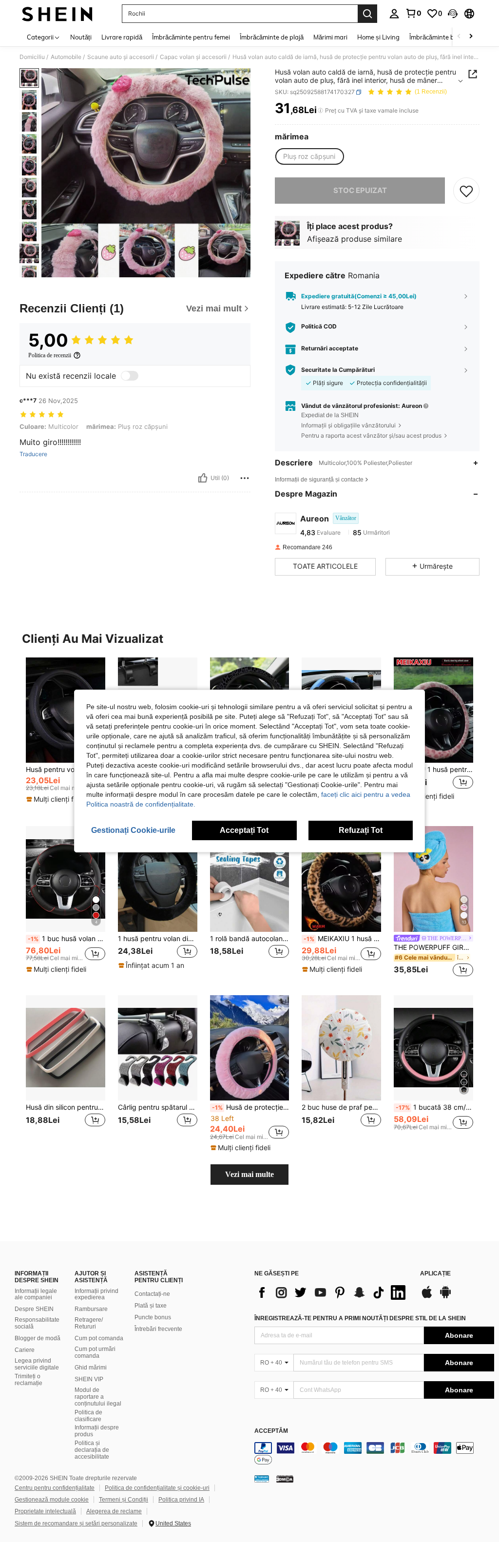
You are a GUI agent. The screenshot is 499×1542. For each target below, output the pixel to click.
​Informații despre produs (97, 1431)
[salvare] (466, 190)
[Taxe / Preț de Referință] (320, 110)
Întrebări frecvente (158, 1329)
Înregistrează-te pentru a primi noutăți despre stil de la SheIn (360, 1318)
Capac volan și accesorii (193, 57)
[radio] (309, 156)
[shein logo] (57, 13)
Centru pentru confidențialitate (55, 1487)
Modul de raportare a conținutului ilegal (98, 1397)
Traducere (33, 454)
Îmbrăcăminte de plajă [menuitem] (272, 37)
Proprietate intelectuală (45, 1511)
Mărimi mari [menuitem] (330, 37)
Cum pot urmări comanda (95, 1352)
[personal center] (394, 13)
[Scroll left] (459, 36)
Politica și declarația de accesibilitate (92, 1450)
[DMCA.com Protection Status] (284, 1478)
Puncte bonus (152, 1317)
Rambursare (91, 1309)
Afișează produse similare (354, 238)
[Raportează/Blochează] (244, 478)
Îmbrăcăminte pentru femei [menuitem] (191, 37)
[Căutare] (367, 13)
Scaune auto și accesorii (120, 57)
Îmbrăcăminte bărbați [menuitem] (440, 37)
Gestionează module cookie (52, 1499)
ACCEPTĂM (271, 1431)
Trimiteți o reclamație (28, 1380)
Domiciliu (32, 57)
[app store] (427, 1296)
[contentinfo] (374, 1453)
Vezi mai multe (249, 1174)
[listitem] (65, 734)
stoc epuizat (360, 190)
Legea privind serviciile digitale (37, 1364)
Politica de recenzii (49, 355)
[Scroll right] (470, 36)
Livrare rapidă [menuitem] (121, 37)
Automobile (66, 57)
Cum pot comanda (99, 1338)
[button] (453, 13)
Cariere (25, 1350)
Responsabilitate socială (37, 1323)
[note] (57, 799)
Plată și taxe (150, 1305)
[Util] (203, 478)
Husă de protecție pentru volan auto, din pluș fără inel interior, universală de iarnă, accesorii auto (250, 1107)
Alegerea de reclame (114, 1511)
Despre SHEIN (34, 1309)
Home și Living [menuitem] (378, 37)
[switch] (129, 376)
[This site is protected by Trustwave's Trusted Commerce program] (261, 1478)
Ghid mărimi (91, 1367)
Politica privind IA (181, 1499)
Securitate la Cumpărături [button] (338, 369)
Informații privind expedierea (96, 1294)
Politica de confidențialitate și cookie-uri (157, 1487)
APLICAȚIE (435, 1274)
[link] (413, 13)
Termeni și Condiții (123, 1499)
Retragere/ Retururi (89, 1323)
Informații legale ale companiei (36, 1294)
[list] (332, 1292)
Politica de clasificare (88, 1416)
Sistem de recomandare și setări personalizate (76, 1523)
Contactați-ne (152, 1294)
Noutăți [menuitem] (81, 37)
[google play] (445, 1296)
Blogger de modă (37, 1338)
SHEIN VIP (89, 1379)
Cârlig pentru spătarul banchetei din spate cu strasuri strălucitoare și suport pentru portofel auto (157, 1107)
